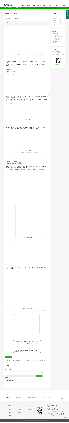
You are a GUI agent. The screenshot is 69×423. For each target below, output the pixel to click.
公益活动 (59, 20)
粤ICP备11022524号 (44, 420)
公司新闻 (9, 7)
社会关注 (59, 22)
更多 (63, 31)
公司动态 (19, 409)
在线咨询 (58, 64)
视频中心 (50, 5)
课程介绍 (39, 5)
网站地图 (19, 412)
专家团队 (34, 5)
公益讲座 (54, 20)
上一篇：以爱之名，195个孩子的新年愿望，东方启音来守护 (15, 360)
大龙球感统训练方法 (56, 39)
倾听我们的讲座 (55, 51)
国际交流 (59, 16)
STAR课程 (56, 5)
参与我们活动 (31, 397)
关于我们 (23, 5)
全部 (54, 24)
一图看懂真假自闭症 (56, 35)
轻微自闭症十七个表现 (56, 41)
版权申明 (23, 420)
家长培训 (54, 22)
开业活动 (54, 16)
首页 (5, 7)
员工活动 (54, 18)
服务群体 (28, 5)
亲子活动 (59, 18)
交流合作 (9, 412)
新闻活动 (44, 5)
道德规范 (9, 415)
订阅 (65, 417)
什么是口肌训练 (55, 42)
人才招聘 (29, 409)
